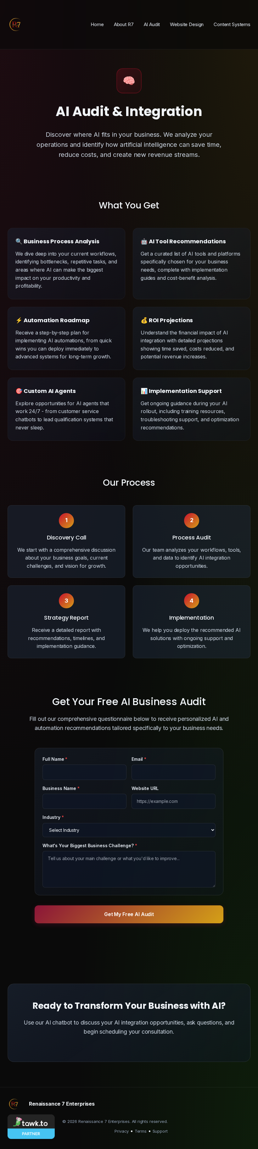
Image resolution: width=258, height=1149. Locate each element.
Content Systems (232, 24)
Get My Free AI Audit (129, 914)
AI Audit (152, 24)
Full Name (53, 759)
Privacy (122, 1131)
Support (160, 1131)
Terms (141, 1131)
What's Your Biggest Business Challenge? (88, 845)
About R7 (124, 24)
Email (137, 759)
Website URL (145, 788)
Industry (51, 817)
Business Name (59, 788)
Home (97, 24)
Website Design (187, 24)
